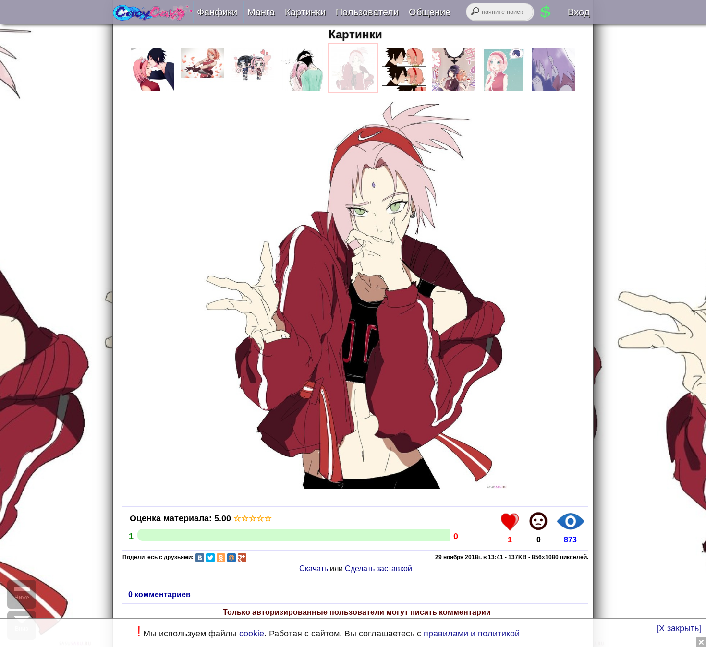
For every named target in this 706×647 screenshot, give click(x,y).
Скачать (313, 568)
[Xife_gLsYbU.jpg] (302, 90)
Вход (579, 12)
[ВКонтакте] (199, 557)
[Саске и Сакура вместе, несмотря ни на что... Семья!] (153, 17)
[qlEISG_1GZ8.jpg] (404, 90)
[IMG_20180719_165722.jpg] (454, 90)
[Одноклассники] (221, 557)
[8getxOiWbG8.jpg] (252, 90)
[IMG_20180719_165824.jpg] (554, 90)
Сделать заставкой (378, 568)
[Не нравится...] (538, 521)
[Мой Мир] (231, 557)
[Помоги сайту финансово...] (557, 12)
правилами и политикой (472, 633)
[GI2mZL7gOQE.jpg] (152, 90)
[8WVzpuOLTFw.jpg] (202, 90)
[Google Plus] (242, 557)
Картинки (355, 34)
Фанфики (217, 12)
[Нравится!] (510, 521)
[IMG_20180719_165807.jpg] (504, 90)
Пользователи (367, 12)
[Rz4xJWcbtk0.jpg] (353, 90)
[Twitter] (210, 557)
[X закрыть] (679, 628)
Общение (429, 12)
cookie (251, 633)
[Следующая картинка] (355, 488)
